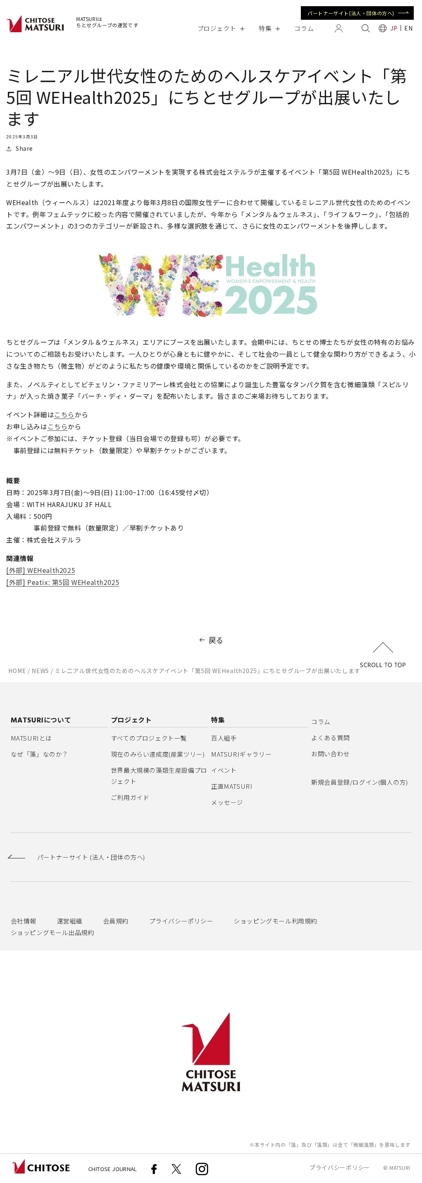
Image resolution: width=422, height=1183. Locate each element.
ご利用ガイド (130, 797)
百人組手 (224, 738)
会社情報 (23, 920)
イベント (224, 770)
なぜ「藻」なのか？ (39, 754)
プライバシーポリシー (181, 920)
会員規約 (116, 920)
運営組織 (69, 920)
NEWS (40, 670)
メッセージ (227, 802)
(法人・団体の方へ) (91, 857)
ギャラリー (241, 754)
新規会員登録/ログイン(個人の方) (359, 782)
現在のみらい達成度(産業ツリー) (158, 754)
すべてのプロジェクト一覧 (149, 738)
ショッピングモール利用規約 (275, 920)
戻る (216, 639)
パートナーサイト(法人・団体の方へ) (350, 12)
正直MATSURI (231, 786)
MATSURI (399, 1167)
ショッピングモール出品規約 (52, 932)
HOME (17, 670)
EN (408, 28)
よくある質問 (330, 737)
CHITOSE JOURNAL (112, 1169)
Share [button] (24, 148)
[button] (220, 28)
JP (393, 28)
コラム (321, 721)
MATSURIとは (31, 738)
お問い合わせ (330, 753)
